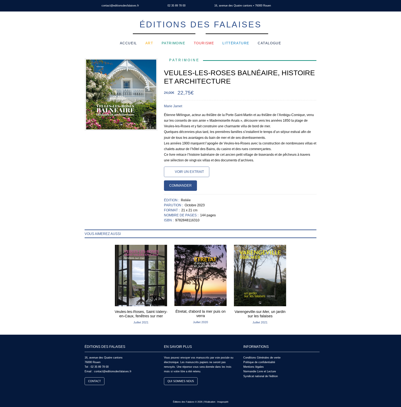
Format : (172, 210)
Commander (180, 185)
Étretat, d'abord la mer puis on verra (200, 313)
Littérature (235, 43)
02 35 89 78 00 (176, 5)
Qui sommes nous (181, 381)
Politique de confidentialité (259, 362)
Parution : (174, 205)
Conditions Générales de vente (261, 357)
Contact (94, 381)
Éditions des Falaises (201, 24)
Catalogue (269, 43)
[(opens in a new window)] (296, 5)
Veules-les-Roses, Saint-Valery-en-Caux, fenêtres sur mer (141, 314)
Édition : (172, 200)
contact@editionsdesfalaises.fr (120, 5)
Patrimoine (173, 43)
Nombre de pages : (181, 215)
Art (149, 43)
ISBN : (169, 220)
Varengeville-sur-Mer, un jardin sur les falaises (260, 314)
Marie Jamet (173, 106)
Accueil (128, 43)
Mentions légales (253, 366)
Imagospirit (222, 402)
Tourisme (204, 43)
